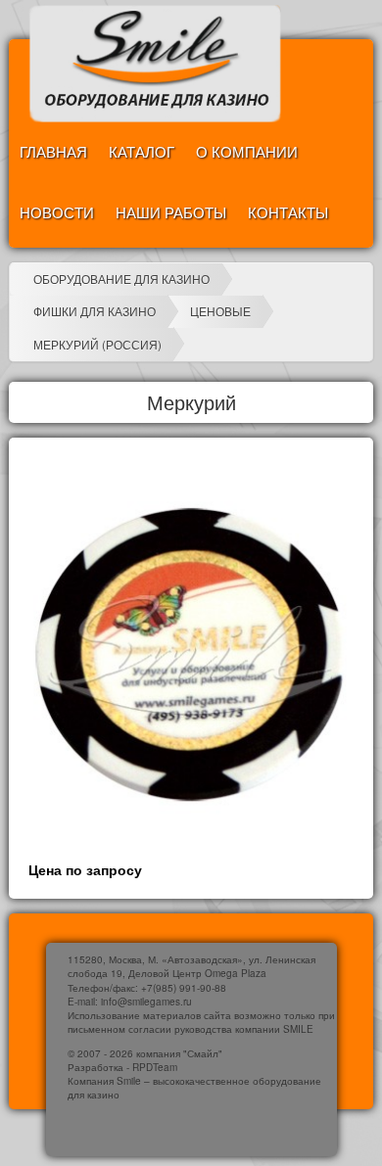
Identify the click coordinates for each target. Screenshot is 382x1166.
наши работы (171, 212)
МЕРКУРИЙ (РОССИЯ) (97, 344)
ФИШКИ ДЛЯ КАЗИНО (94, 311)
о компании (247, 151)
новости (57, 212)
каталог (141, 151)
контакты (288, 212)
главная (53, 151)
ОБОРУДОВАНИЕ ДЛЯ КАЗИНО (121, 278)
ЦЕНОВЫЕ (220, 311)
